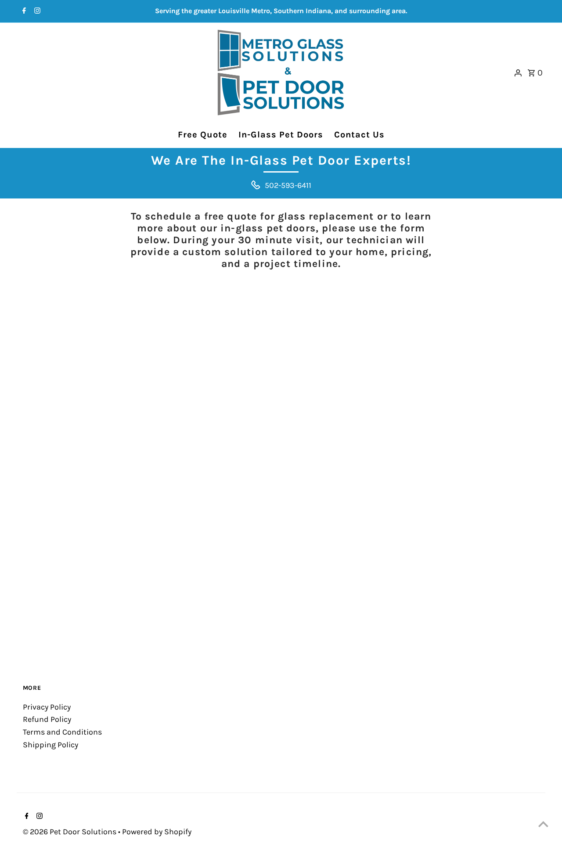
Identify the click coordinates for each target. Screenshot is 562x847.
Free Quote (202, 135)
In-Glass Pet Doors (280, 135)
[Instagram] (36, 11)
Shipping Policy (50, 745)
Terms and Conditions (62, 732)
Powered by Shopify (156, 831)
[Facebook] (23, 11)
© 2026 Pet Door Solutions (70, 831)
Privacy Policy (47, 707)
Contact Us (359, 135)
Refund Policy (47, 719)
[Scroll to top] (543, 824)
